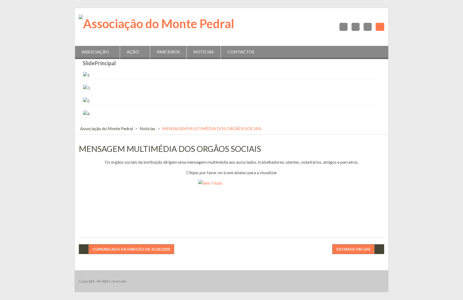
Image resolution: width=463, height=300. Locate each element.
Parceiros (168, 51)
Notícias (203, 51)
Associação (95, 51)
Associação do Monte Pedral (106, 128)
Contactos (240, 51)
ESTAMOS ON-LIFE (354, 249)
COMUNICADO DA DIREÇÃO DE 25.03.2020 (131, 249)
